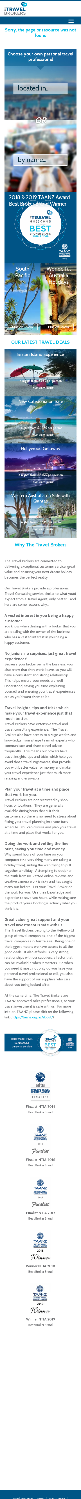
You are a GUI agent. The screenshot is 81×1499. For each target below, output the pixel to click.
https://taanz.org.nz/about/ (32, 1017)
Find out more (22, 326)
